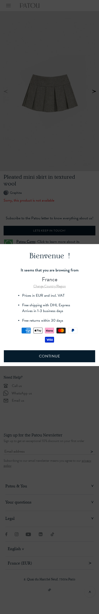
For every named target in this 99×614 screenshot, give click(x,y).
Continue (49, 356)
